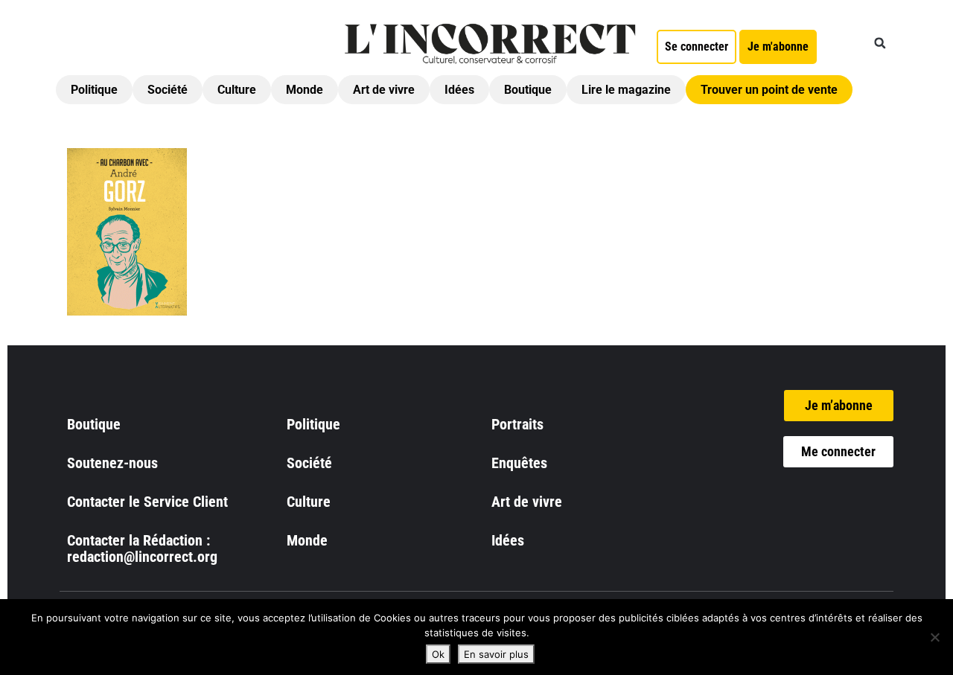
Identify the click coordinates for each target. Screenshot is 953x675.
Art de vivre (384, 90)
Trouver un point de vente (769, 90)
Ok (438, 654)
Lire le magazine (626, 90)
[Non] (934, 637)
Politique (94, 90)
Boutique (528, 90)
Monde (304, 90)
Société (167, 90)
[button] (880, 43)
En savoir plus (496, 654)
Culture (236, 90)
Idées (459, 90)
